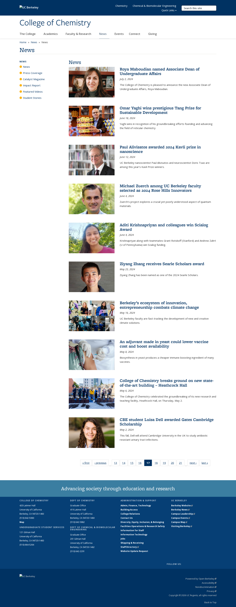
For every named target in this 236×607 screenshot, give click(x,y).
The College (28, 34)
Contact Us (127, 517)
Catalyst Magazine (34, 79)
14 (125, 463)
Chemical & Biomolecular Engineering (154, 5)
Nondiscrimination (205, 587)
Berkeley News (180, 509)
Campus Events (180, 517)
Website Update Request (134, 551)
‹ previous (102, 462)
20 (173, 463)
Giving (152, 34)
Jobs (123, 538)
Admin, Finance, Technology (136, 505)
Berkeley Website (182, 505)
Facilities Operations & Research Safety (143, 526)
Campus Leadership (183, 513)
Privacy (211, 591)
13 (116, 463)
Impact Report (31, 85)
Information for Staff (132, 530)
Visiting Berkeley (181, 526)
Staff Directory (130, 547)
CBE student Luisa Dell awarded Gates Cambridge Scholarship (167, 422)
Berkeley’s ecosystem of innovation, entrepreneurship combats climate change (159, 305)
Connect (135, 34)
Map (22, 522)
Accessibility (209, 582)
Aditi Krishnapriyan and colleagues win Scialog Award (164, 227)
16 (141, 463)
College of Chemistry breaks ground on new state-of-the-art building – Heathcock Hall (167, 383)
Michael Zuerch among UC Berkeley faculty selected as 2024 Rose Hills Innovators (160, 188)
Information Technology (134, 534)
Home (23, 42)
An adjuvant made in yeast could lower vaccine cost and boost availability (164, 344)
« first (87, 462)
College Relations (130, 513)
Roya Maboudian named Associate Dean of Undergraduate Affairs (159, 71)
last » (206, 462)
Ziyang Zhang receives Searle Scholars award (162, 263)
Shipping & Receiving (132, 542)
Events (119, 34)
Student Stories (32, 97)
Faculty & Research (79, 34)
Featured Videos (33, 91)
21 (181, 463)
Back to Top (210, 602)
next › (194, 462)
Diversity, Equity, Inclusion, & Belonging (142, 522)
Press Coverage (32, 73)
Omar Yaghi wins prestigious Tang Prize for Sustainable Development (160, 110)
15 (133, 463)
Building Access (129, 509)
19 (165, 463)
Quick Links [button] (168, 10)
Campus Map (179, 522)
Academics (51, 34)
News (103, 34)
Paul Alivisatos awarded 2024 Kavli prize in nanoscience (160, 149)
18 (157, 463)
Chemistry (121, 5)
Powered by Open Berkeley (201, 578)
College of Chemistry (55, 23)
